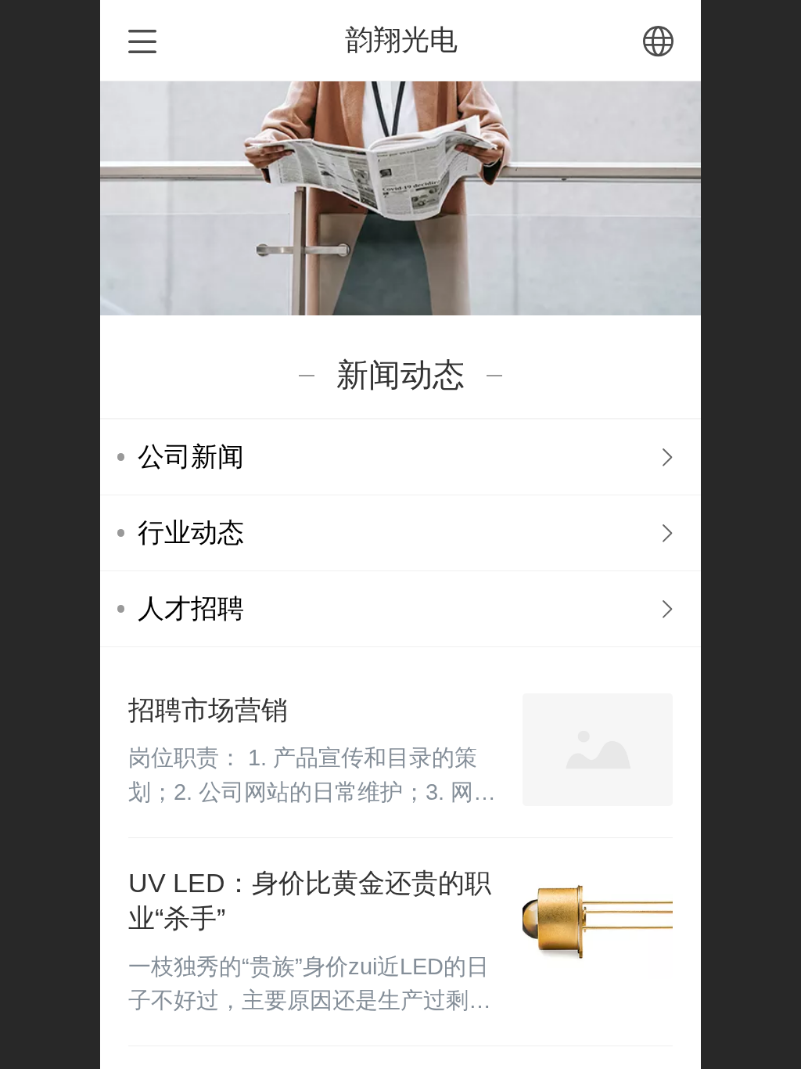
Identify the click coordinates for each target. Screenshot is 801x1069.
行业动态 (191, 532)
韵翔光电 (401, 39)
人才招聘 (191, 608)
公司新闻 (191, 456)
